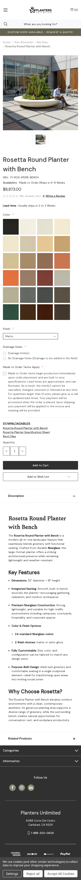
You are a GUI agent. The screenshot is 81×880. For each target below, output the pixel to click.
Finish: (7, 329)
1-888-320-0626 (42, 833)
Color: (7, 214)
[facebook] (12, 787)
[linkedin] (31, 787)
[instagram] (21, 787)
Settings (12, 874)
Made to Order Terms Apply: (22, 367)
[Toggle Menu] (5, 10)
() (76, 10)
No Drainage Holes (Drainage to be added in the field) (42, 358)
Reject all (33, 874)
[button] (40, 496)
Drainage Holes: (13, 347)
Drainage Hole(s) (18, 353)
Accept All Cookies (60, 874)
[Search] (3, 24)
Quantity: (9, 442)
